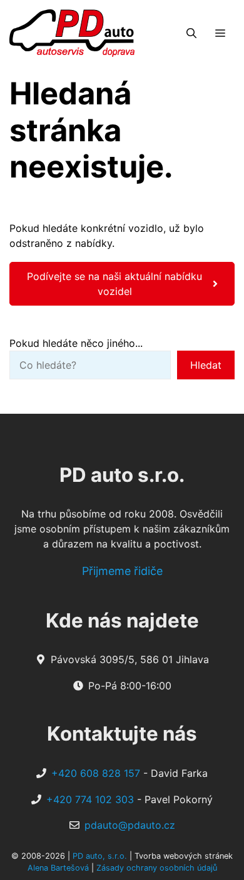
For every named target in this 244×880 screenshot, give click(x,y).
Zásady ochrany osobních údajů (156, 867)
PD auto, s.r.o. (100, 856)
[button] (191, 33)
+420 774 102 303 (90, 799)
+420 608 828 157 (95, 773)
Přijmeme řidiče (122, 571)
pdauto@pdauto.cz (129, 825)
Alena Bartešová (58, 867)
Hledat (205, 365)
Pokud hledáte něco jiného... (76, 343)
